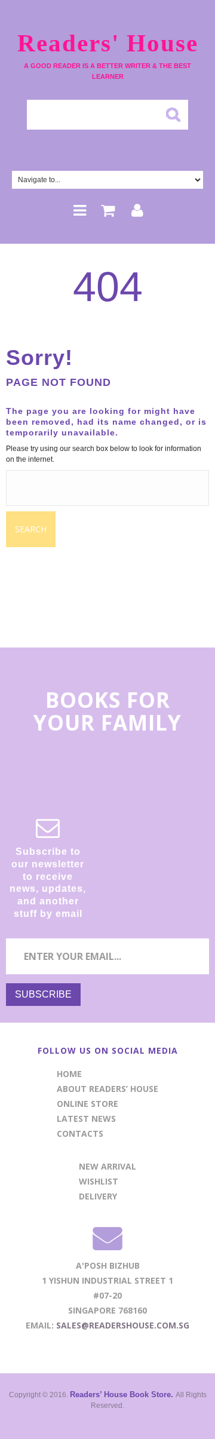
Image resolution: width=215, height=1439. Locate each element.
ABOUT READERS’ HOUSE (107, 1088)
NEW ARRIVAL (107, 1166)
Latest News (86, 1118)
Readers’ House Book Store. (123, 1394)
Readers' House (107, 43)
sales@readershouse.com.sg (122, 1325)
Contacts (80, 1133)
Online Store (87, 1103)
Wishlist (98, 1181)
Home (69, 1073)
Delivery (98, 1196)
